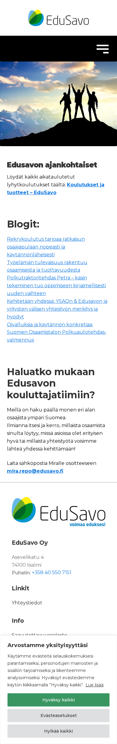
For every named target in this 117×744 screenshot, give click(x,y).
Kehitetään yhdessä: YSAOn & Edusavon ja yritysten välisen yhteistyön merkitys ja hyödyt (57, 309)
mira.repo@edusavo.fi (35, 471)
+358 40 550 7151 (51, 573)
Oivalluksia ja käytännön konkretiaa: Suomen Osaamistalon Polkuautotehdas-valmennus (56, 332)
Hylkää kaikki (58, 731)
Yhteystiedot (27, 603)
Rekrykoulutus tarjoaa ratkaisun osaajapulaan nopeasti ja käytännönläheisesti (46, 247)
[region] (58, 689)
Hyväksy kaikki (58, 700)
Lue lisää (95, 685)
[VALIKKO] (103, 49)
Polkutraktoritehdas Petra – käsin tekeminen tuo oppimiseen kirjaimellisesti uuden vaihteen (56, 285)
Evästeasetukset (58, 715)
